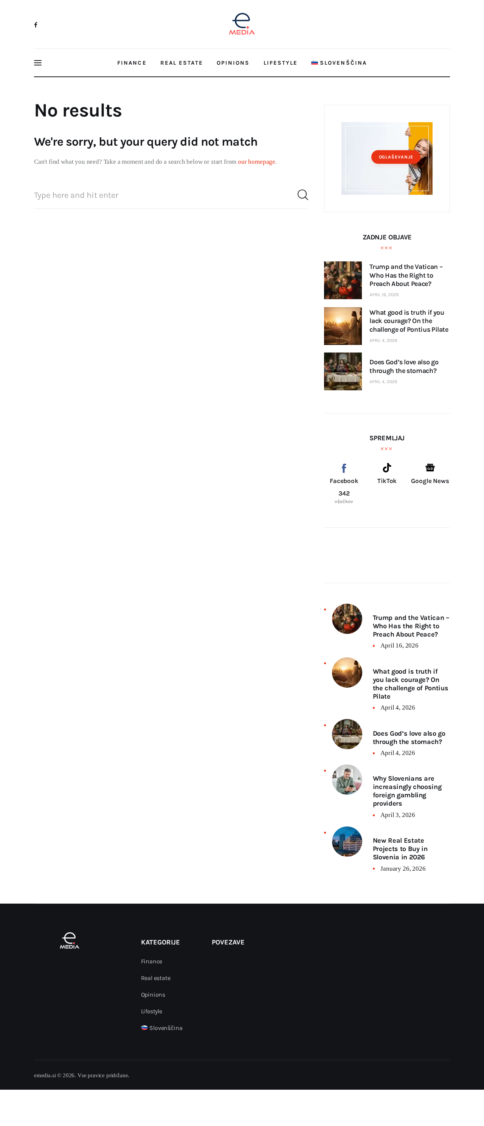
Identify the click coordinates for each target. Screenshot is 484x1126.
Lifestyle (151, 1011)
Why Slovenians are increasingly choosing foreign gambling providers (407, 791)
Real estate (156, 978)
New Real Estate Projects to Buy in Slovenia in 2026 (400, 848)
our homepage (256, 161)
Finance (152, 961)
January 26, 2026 (402, 868)
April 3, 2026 (397, 814)
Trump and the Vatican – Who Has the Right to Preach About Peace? (411, 625)
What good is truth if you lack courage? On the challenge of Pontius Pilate (410, 683)
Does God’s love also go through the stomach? (409, 737)
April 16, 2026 (384, 294)
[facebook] (35, 25)
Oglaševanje (396, 157)
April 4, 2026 (383, 340)
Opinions (153, 994)
